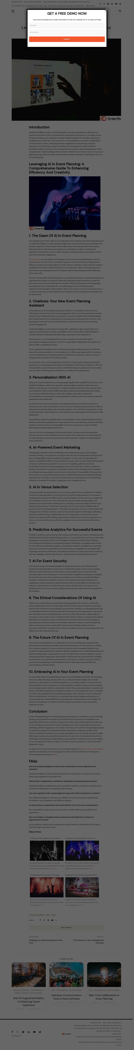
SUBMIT (67, 39)
